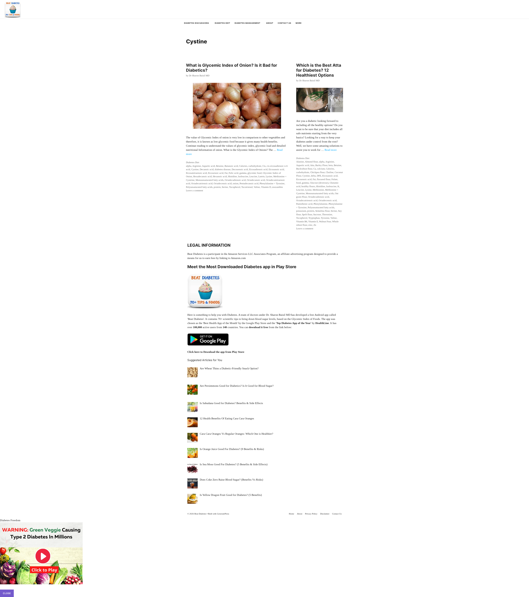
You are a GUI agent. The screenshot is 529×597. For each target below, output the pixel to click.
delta (313, 175)
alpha (188, 166)
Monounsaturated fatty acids (210, 180)
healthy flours (308, 186)
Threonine (327, 214)
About (269, 23)
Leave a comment (194, 190)
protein (217, 187)
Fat (226, 173)
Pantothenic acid (304, 204)
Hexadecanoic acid (202, 176)
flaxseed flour (323, 179)
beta (331, 165)
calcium (321, 168)
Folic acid (233, 173)
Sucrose (317, 214)
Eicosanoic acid (276, 169)
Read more (331, 149)
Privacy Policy (311, 514)
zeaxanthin (277, 187)
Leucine (253, 176)
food (298, 182)
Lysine (269, 176)
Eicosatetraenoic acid (196, 173)
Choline (330, 172)
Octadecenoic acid (223, 183)
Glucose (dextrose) (319, 182)
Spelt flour (307, 214)
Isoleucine (243, 176)
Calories (243, 166)
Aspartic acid (208, 166)
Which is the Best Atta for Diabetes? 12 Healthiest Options (318, 70)
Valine (257, 187)
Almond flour (311, 161)
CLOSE (7, 593)
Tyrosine (325, 218)
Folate (334, 179)
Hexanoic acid (220, 176)
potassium (301, 211)
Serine (225, 187)
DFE (319, 175)
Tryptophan (314, 218)
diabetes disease (223, 169)
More (299, 23)
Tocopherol (234, 187)
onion (235, 183)
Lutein (261, 176)
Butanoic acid (231, 166)
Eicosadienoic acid (258, 169)
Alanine (300, 161)
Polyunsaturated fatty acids (199, 187)
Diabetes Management (247, 23)
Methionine (318, 190)
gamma (242, 173)
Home (291, 514)
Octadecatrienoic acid (202, 183)
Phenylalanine (320, 204)
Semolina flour (322, 211)
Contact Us (284, 23)
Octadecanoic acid (256, 180)
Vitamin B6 (301, 221)
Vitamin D (266, 187)
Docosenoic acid (240, 169)
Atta (312, 165)
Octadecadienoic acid (235, 180)
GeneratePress (223, 514)
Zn (315, 225)
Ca (314, 168)
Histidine (232, 176)
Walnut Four (325, 221)
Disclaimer (324, 514)
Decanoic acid (207, 169)
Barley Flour (321, 165)
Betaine (219, 166)
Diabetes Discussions (196, 23)
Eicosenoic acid (215, 173)
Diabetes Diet (222, 23)
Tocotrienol (247, 187)
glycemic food (255, 173)
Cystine (195, 169)
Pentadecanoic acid (249, 183)
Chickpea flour (317, 172)
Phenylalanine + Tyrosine (272, 183)
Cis (264, 166)
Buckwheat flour (304, 168)
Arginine (196, 166)
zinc (310, 225)
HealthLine (322, 323)
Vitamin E (313, 221)
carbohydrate (254, 166)
